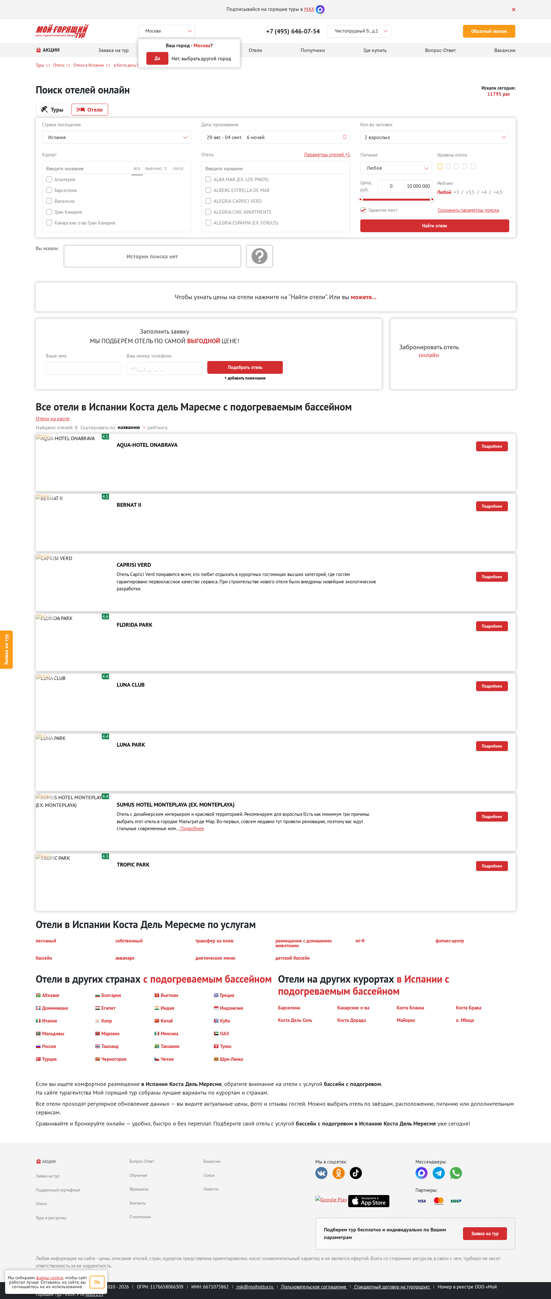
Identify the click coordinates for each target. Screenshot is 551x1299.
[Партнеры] (465, 1201)
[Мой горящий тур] (62, 31)
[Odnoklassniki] (339, 1173)
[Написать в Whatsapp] (456, 1173)
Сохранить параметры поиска (468, 210)
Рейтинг (445, 183)
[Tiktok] (356, 1173)
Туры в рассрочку (51, 1217)
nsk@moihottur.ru (255, 1287)
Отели (58, 65)
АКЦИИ (48, 1161)
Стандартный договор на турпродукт (392, 1287)
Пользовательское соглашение (314, 1287)
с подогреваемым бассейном (207, 978)
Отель (207, 154)
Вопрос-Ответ (141, 1161)
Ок (97, 1282)
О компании (140, 1216)
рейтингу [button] (157, 427)
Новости (210, 1189)
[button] (275, 137)
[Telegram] (439, 1173)
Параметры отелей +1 (327, 154)
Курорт (49, 154)
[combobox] (116, 137)
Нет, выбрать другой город (201, 58)
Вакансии (211, 1161)
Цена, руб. (365, 186)
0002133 (94, 1294)
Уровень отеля (452, 155)
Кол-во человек (376, 125)
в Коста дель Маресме (133, 65)
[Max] (320, 9)
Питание (369, 155)
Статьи (209, 1175)
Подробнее (492, 446)
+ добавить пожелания (245, 378)
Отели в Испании (88, 65)
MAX (309, 9)
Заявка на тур (6, 649)
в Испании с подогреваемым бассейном (363, 985)
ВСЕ (137, 168)
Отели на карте (53, 418)
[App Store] (368, 1201)
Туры (40, 65)
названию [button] (129, 427)
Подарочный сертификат (58, 1189)
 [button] (440, 166)
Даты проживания (219, 125)
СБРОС (178, 168)
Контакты (137, 1203)
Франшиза (138, 1189)
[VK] (321, 1173)
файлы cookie (49, 1278)
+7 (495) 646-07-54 (293, 31)
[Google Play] (331, 1201)
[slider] (360, 199)
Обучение (138, 1175)
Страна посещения (61, 125)
